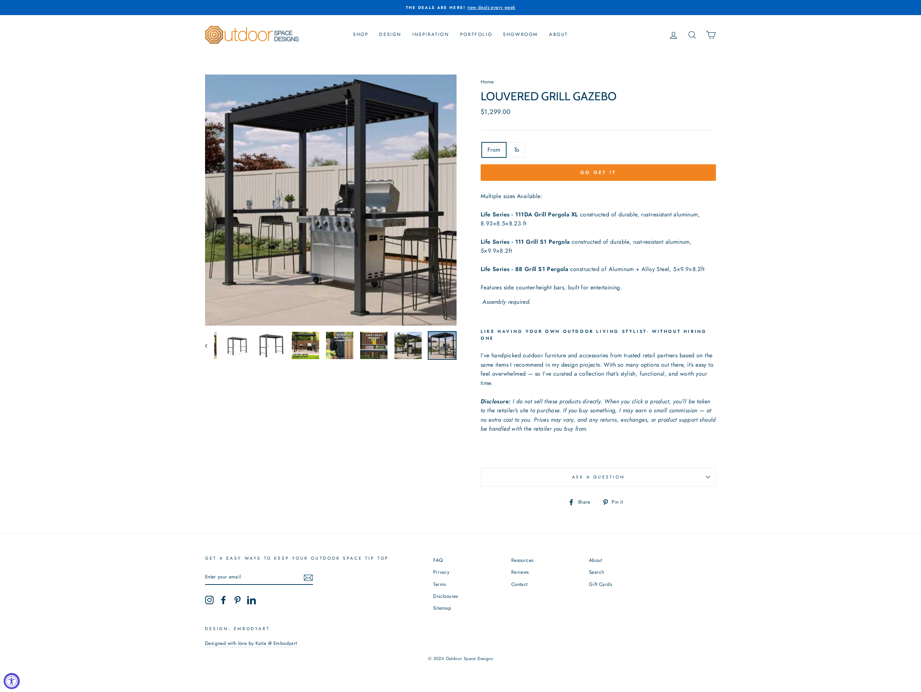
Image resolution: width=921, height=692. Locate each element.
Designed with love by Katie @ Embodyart (251, 643)
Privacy (441, 572)
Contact (519, 584)
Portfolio (476, 34)
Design (390, 34)
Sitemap (442, 607)
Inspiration (430, 34)
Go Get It (598, 172)
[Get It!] (308, 577)
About (558, 34)
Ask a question (598, 477)
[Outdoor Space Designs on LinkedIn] (251, 600)
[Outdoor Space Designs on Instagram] (209, 600)
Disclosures (445, 596)
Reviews (520, 572)
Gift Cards (600, 584)
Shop (360, 34)
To (517, 150)
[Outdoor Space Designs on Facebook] (223, 600)
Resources (522, 560)
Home (487, 81)
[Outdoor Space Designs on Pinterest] (237, 600)
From (493, 150)
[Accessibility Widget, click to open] (12, 681)
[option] (460, 8)
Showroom (520, 34)
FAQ (438, 560)
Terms (439, 584)
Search (596, 572)
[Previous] (209, 345)
